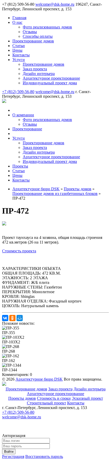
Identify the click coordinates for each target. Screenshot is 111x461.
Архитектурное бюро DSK (39, 379)
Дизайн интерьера (90, 389)
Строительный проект (46, 403)
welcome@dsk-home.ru (54, 4)
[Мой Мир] (20, 318)
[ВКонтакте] (5, 318)
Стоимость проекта (19, 251)
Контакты (75, 403)
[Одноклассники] (12, 318)
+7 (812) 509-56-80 (18, 91)
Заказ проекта (60, 389)
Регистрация (13, 456)
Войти (8, 452)
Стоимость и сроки (54, 398)
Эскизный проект (87, 398)
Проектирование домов (26, 389)
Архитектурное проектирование (55, 393)
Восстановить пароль (44, 456)
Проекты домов (22, 398)
